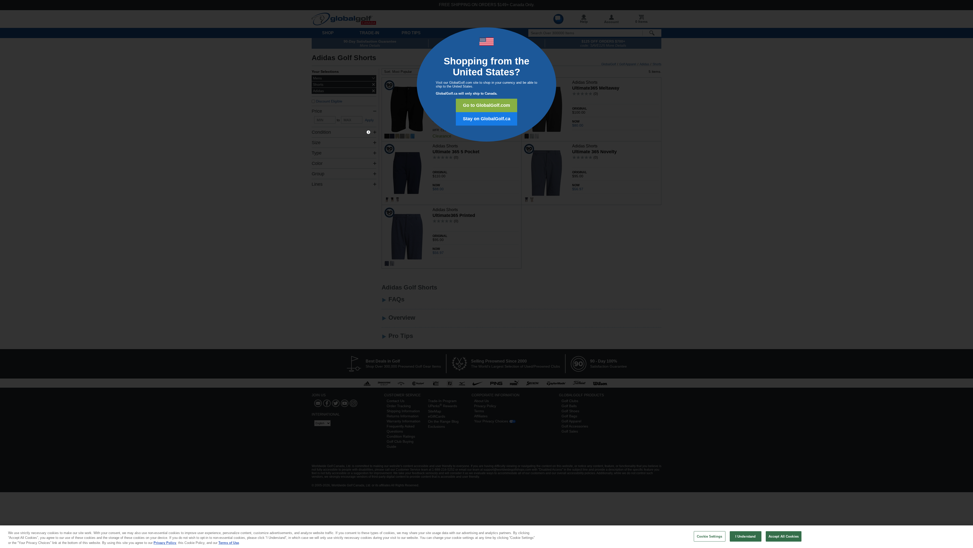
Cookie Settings (709, 536)
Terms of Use (228, 543)
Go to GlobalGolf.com (486, 105)
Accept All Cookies (784, 536)
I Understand (745, 536)
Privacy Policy (165, 543)
